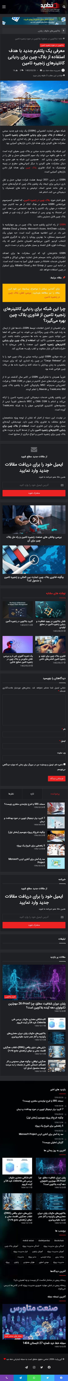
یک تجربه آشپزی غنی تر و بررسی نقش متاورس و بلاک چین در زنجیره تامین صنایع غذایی (18, 659)
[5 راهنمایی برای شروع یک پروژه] (56, 849)
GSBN (62, 225)
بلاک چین (31, 168)
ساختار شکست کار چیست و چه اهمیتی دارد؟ (33, 1280)
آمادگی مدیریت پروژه (30, 1246)
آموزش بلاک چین (11, 1246)
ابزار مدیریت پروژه (20, 1251)
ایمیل (62, 741)
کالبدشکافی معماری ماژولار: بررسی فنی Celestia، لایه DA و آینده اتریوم (29, 1021)
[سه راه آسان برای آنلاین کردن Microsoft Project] (56, 863)
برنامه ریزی (59, 1256)
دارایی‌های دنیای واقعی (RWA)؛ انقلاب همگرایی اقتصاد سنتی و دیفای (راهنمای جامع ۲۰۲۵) (24, 1049)
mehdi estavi (28, 1240)
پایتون (16, 1262)
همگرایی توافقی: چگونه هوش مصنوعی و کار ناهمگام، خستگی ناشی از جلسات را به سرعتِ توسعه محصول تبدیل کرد (26, 1065)
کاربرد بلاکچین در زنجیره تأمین (19, 621)
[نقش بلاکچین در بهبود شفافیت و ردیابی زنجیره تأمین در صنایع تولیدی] (50, 609)
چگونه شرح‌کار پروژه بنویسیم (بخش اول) (26, 832)
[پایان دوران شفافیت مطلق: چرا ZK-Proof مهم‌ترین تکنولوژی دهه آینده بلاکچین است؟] (51, 1166)
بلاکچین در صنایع (49, 38)
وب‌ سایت (61, 753)
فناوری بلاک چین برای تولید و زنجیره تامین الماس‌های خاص (52, 657)
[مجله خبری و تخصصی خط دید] (50, 7)
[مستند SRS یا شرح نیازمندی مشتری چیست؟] (56, 808)
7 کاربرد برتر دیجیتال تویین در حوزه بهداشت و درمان (24, 819)
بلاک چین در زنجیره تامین (37, 200)
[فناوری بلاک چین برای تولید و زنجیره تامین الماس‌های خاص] (50, 644)
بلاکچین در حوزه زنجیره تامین (27, 38)
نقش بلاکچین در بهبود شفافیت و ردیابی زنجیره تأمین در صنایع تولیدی (50, 624)
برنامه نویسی (46, 1256)
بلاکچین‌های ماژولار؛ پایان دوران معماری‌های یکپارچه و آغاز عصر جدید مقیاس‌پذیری (26, 1035)
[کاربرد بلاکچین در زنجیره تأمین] (18, 609)
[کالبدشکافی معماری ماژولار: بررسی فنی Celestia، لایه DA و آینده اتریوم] (56, 1024)
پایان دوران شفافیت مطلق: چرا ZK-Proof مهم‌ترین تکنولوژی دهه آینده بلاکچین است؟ (36, 1005)
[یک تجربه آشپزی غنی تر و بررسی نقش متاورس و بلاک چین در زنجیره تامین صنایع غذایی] (18, 644)
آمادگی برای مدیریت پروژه (53, 1246)
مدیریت (21, 1256)
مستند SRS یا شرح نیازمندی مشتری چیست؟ (24, 804)
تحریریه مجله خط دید (51, 70)
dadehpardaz (44, 1240)
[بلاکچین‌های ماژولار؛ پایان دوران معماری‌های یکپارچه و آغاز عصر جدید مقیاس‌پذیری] (56, 1038)
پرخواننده (55, 794)
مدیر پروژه (32, 1256)
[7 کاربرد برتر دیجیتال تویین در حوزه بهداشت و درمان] (56, 822)
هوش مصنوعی (28, 1262)
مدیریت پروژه (58, 1262)
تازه (32, 794)
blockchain (59, 1240)
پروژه (7, 1262)
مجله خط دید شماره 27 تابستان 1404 (44, 1343)
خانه (61, 38)
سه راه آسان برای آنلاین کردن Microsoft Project (27, 860)
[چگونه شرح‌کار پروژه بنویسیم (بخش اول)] (56, 836)
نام (63, 729)
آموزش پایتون (37, 1251)
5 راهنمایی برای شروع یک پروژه (31, 845)
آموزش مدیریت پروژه (55, 1251)
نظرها (11, 794)
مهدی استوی (44, 1262)
